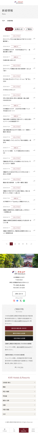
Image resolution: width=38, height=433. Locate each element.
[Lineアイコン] (24, 300)
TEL (14, 431)
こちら (21, 367)
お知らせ (19, 29)
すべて (9, 29)
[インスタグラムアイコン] (14, 300)
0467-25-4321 (20, 285)
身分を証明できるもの (21, 321)
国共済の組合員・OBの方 (19, 328)
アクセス (5, 431)
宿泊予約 (23, 431)
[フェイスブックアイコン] (17, 300)
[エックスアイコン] (21, 300)
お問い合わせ (19, 294)
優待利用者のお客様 (19, 333)
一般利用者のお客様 (19, 338)
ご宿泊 (29, 29)
